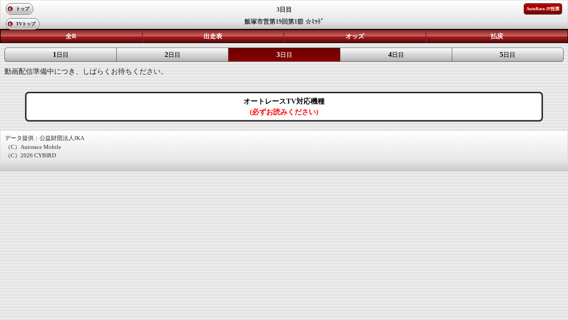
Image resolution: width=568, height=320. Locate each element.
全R (71, 36)
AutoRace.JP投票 (543, 8)
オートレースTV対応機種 (284, 106)
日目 (61, 54)
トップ (22, 8)
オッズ (355, 36)
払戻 (497, 36)
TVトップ (26, 23)
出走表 (213, 36)
